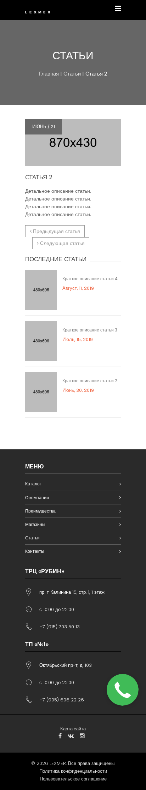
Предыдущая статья (56, 231)
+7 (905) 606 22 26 (61, 699)
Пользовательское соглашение (73, 779)
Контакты (34, 551)
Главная (49, 73)
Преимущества (40, 511)
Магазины (35, 524)
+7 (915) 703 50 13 (59, 626)
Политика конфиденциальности (73, 771)
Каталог (33, 484)
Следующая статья (62, 243)
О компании (37, 498)
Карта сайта (73, 728)
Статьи (72, 73)
